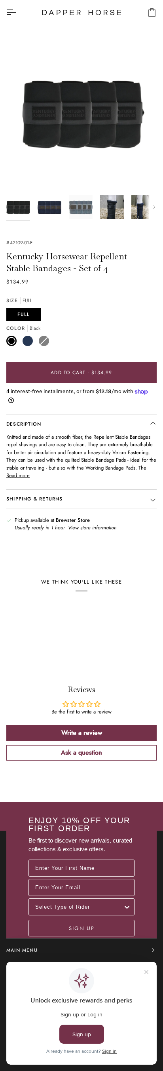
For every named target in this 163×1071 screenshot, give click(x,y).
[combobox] (79, 907)
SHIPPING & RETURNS (34, 498)
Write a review (81, 732)
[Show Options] (127, 907)
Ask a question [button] (81, 752)
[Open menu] (18, 12)
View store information (92, 527)
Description (23, 424)
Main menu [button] (22, 950)
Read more (18, 475)
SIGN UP (81, 928)
